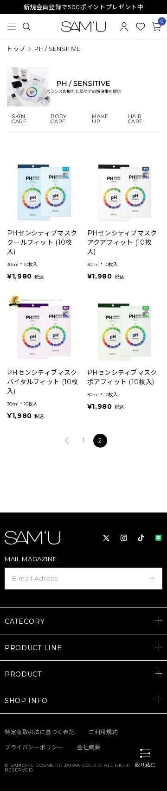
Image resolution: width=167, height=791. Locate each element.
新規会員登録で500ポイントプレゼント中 (84, 7)
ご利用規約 (103, 731)
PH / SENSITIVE (57, 48)
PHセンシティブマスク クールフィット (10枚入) (42, 242)
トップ (15, 48)
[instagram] (124, 538)
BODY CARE (58, 119)
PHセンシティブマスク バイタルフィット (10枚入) (42, 381)
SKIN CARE (19, 119)
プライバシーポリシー (34, 747)
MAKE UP (100, 119)
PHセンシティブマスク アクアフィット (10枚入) (122, 242)
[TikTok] (141, 538)
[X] (106, 538)
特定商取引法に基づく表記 (40, 731)
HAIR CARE (135, 119)
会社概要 (88, 747)
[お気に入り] (140, 26)
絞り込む (145, 764)
